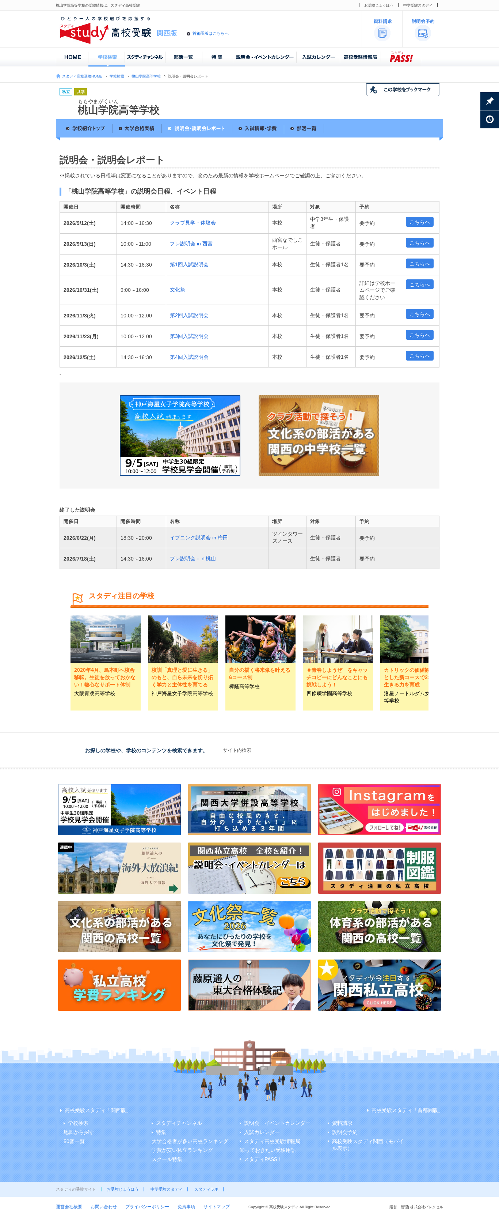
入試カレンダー (262, 1132)
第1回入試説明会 (189, 264)
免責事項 (186, 1206)
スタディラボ (206, 1189)
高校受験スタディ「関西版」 (98, 1110)
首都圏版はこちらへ (211, 33)
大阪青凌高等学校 (94, 693)
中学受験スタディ (418, 5)
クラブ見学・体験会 (193, 223)
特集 (161, 1132)
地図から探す (79, 1132)
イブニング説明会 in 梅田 (199, 537)
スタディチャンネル (179, 1123)
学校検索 (117, 76)
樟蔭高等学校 (244, 686)
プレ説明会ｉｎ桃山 (193, 558)
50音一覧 (74, 1141)
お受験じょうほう (378, 5)
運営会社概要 (69, 1206)
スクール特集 (167, 1159)
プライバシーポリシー (147, 1206)
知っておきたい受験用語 (268, 1150)
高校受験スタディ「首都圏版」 (407, 1110)
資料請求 (342, 1123)
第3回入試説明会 (189, 336)
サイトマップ (216, 1206)
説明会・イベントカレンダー (277, 1123)
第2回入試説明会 (189, 315)
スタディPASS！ (263, 1159)
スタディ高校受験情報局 (272, 1141)
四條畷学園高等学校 (329, 693)
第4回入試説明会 (189, 357)
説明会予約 (345, 1132)
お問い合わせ (104, 1206)
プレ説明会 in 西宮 (191, 243)
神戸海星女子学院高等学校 (182, 693)
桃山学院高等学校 (146, 76)
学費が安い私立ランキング (182, 1150)
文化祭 (177, 290)
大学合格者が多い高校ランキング (190, 1141)
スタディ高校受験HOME (82, 76)
